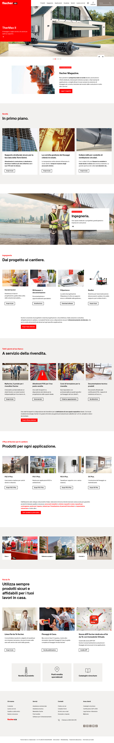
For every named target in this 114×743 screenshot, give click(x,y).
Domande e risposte (63, 714)
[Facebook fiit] (84, 726)
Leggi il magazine (66, 91)
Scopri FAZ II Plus (11, 487)
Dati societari (56, 739)
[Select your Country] (88, 3)
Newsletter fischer (38, 711)
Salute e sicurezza (12, 714)
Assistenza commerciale (40, 706)
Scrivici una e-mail (63, 711)
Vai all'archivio (38, 303)
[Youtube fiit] (93, 726)
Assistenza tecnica (38, 709)
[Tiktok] (96, 726)
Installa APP (83, 650)
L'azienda (10, 706)
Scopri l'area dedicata (28, 327)
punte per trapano (36, 506)
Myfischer (86, 714)
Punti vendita (36, 714)
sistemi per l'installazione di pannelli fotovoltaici (59, 506)
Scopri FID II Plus (66, 487)
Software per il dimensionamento (42, 717)
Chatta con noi (62, 706)
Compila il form (62, 709)
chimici (61, 504)
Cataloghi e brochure (89, 706)
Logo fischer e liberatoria (90, 711)
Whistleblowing (64, 739)
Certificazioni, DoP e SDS (90, 709)
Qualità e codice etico (13, 711)
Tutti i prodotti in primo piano (30, 512)
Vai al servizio (38, 399)
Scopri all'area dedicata (29, 420)
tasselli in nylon (69, 504)
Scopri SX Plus (94, 487)
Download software (67, 303)
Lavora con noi (81, 3)
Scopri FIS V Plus (39, 487)
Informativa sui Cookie (88, 739)
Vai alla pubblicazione (49, 650)
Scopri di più (9, 171)
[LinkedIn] (90, 726)
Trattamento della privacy (75, 739)
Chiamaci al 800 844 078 (69, 720)
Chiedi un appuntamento (69, 399)
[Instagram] (87, 726)
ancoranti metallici (51, 504)
